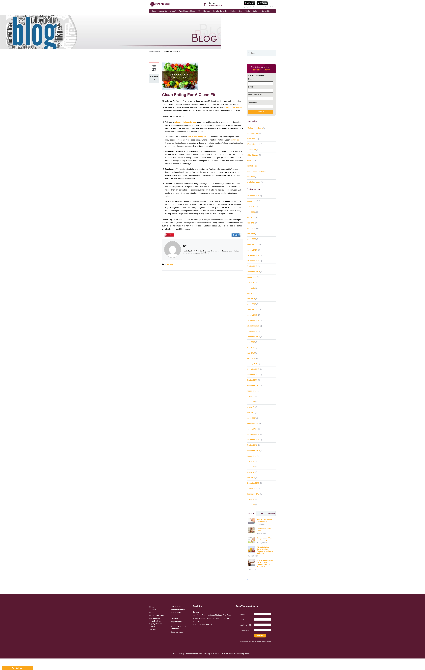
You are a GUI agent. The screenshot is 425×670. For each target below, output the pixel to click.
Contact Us (266, 11)
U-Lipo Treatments (156, 615)
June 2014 (251, 505)
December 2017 (253, 369)
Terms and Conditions (270, 7)
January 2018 (252, 364)
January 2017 (252, 429)
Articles (233, 11)
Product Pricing (192, 654)
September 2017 (253, 385)
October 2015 (252, 488)
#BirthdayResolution (255, 128)
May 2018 (250, 347)
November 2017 (253, 375)
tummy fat (235, 140)
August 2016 (252, 456)
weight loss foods (253, 182)
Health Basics (252, 166)
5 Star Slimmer (252, 155)
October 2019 (252, 266)
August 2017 (252, 391)
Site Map (152, 629)
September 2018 (253, 337)
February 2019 (252, 310)
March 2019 (251, 304)
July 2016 (250, 461)
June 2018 (251, 342)
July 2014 (250, 499)
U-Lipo (173, 11)
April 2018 (251, 353)
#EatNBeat (169, 264)
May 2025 (250, 217)
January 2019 (252, 315)
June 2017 (251, 402)
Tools (247, 11)
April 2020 (251, 234)
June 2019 (251, 288)
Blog (240, 11)
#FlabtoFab (251, 150)
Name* (251, 79)
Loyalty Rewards (220, 11)
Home (154, 11)
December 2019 (253, 255)
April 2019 (251, 299)
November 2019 (253, 261)
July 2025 (250, 207)
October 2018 (252, 331)
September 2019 (253, 272)
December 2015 (253, 483)
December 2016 (253, 434)
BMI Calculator (154, 618)
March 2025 (251, 228)
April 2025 (251, 223)
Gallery (256, 11)
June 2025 (251, 212)
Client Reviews (204, 11)
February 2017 (252, 423)
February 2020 (252, 244)
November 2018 (253, 326)
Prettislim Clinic (154, 51)
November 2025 (253, 196)
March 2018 (251, 358)
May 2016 (250, 472)
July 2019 (250, 282)
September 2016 (253, 450)
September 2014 (253, 494)
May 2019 (250, 293)
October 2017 (252, 380)
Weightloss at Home (187, 11)
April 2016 (251, 478)
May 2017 (250, 407)
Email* (250, 87)
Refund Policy (178, 654)
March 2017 (251, 418)
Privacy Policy (204, 654)
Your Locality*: (254, 102)
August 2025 (252, 201)
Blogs (249, 160)
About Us (163, 11)
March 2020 (251, 239)
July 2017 (250, 396)
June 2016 (251, 467)
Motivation (251, 177)
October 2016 (252, 445)
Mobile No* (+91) (255, 95)
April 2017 (251, 413)
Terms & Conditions (266, 641)
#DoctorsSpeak (253, 133)
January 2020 (252, 250)
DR (185, 246)
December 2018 (253, 320)
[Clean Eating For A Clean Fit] (180, 76)
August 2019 (252, 277)
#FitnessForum (252, 144)
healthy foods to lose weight (257, 171)
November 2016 (253, 440)
